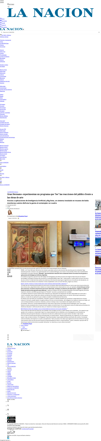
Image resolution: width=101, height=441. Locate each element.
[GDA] (11, 434)
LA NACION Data (4, 43)
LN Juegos (2, 104)
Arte (24, 327)
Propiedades (3, 55)
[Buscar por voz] (99, 32)
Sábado (2, 139)
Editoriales (2, 86)
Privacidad (31, 429)
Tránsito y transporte (5, 40)
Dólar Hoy (2, 51)
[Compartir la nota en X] (10, 276)
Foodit (3, 23)
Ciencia (2, 79)
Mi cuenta (4, 27)
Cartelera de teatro (5, 124)
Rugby (1, 96)
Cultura (2, 74)
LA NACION (10, 192)
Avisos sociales (4, 134)
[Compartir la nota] (8, 272)
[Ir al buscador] (8, 6)
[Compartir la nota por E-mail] (11, 276)
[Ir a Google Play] (11, 419)
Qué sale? (2, 121)
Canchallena (3, 99)
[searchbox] (50, 32)
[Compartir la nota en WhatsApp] (10, 272)
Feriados (2, 111)
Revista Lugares (4, 149)
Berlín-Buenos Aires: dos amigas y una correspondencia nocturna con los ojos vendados (44, 309)
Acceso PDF (3, 129)
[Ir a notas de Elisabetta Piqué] (48, 212)
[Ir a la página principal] (50, 17)
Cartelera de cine (4, 122)
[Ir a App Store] (11, 422)
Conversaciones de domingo (7, 137)
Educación (2, 73)
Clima (1, 42)
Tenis (1, 98)
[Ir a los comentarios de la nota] (10, 270)
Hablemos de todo (5, 81)
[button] (50, 107)
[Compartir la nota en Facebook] (8, 276)
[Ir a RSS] (8, 414)
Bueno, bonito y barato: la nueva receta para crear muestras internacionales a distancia (43, 283)
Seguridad (2, 71)
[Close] (8, 335)
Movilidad (2, 58)
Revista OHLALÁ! (4, 145)
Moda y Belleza (4, 116)
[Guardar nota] (8, 270)
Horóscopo (3, 109)
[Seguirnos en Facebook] (8, 401)
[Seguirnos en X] (8, 406)
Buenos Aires (3, 70)
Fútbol (1, 94)
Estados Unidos (4, 65)
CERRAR (2, 0)
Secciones (4, 21)
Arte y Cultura (24, 325)
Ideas (1, 140)
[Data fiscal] (8, 438)
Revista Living (3, 150)
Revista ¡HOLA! (3, 147)
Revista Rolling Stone (5, 152)
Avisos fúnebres (4, 132)
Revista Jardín (3, 154)
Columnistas (3, 88)
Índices (2, 60)
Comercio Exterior (4, 56)
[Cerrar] (23, 29)
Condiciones (25, 429)
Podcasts (2, 114)
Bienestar (2, 78)
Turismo (2, 106)
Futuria (2, 50)
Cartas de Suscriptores (6, 89)
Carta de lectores (4, 135)
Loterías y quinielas (5, 112)
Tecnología (3, 107)
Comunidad (3, 76)
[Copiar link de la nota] (8, 274)
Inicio (3, 19)
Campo (2, 53)
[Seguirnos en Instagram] (8, 410)
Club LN (4, 25)
